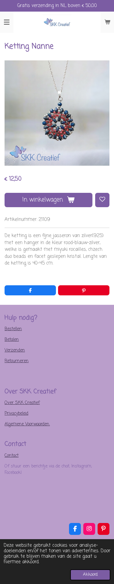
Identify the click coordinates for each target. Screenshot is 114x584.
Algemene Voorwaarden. (27, 424)
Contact (12, 455)
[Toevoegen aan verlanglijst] (102, 200)
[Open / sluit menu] (6, 22)
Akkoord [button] (90, 574)
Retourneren (17, 361)
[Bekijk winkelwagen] (107, 22)
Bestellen (13, 329)
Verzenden (15, 350)
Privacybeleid (16, 413)
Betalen (12, 340)
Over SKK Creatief (22, 403)
